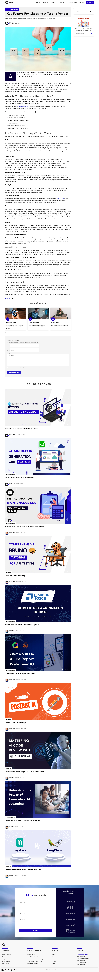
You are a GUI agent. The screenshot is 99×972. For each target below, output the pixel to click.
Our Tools (62, 2)
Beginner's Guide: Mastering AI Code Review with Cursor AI (24, 772)
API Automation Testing (32, 963)
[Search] (91, 11)
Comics (54, 961)
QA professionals (23, 107)
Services (53, 2)
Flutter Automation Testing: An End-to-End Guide (21, 429)
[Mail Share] (91, 33)
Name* (8, 346)
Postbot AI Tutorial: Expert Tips (15, 723)
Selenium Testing (31, 954)
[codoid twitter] (13, 299)
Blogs (53, 954)
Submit (35, 930)
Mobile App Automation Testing (34, 961)
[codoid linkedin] (2, 970)
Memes (53, 959)
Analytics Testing (6, 959)
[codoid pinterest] (14, 970)
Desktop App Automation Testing (35, 959)
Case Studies (73, 2)
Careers (81, 2)
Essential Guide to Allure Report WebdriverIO (20, 674)
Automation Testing (6, 954)
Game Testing (5, 963)
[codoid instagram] (11, 970)
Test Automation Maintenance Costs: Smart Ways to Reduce (25, 527)
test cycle (61, 199)
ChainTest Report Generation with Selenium (20, 478)
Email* (8, 350)
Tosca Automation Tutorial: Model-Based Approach (22, 625)
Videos (53, 963)
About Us (45, 2)
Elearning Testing (6, 961)
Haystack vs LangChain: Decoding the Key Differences (23, 870)
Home (38, 2)
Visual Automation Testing (33, 956)
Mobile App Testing (6, 956)
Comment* (9, 353)
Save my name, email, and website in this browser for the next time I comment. (27, 367)
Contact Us (90, 2)
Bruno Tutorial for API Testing (15, 576)
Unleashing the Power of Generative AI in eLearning (22, 821)
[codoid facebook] (17, 970)
